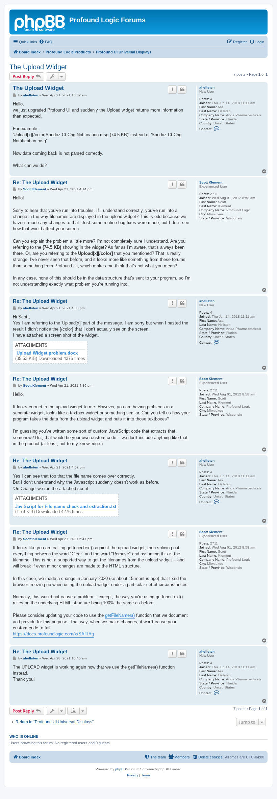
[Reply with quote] (182, 90)
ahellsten (207, 87)
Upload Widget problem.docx (47, 353)
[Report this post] (172, 90)
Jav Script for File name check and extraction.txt (65, 506)
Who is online (23, 736)
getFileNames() (120, 615)
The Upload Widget (38, 67)
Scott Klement (210, 182)
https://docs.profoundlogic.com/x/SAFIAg (53, 633)
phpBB (120, 769)
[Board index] (40, 22)
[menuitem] (45, 42)
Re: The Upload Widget (40, 182)
